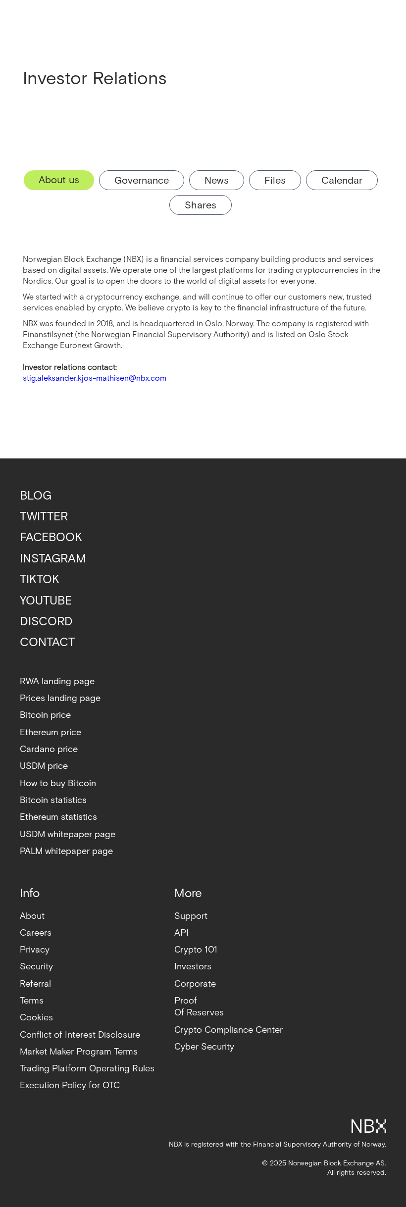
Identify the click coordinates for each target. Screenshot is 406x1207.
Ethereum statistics (58, 817)
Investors (192, 966)
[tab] (59, 180)
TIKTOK (39, 579)
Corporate (195, 984)
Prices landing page (60, 698)
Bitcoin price (45, 715)
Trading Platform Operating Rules (87, 1068)
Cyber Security (204, 1047)
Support (190, 916)
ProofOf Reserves (199, 1006)
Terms (32, 1000)
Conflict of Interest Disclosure (80, 1035)
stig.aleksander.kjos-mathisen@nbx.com (94, 378)
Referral (35, 984)
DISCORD (46, 621)
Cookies (36, 1017)
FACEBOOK (51, 537)
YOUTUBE (46, 600)
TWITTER (44, 516)
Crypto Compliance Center (228, 1030)
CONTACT (47, 642)
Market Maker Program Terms (79, 1051)
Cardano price (49, 749)
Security (36, 966)
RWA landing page (57, 681)
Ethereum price (50, 732)
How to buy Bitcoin (58, 783)
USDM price (44, 766)
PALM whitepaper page (66, 851)
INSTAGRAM (53, 558)
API (181, 933)
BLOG (35, 495)
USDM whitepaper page (67, 834)
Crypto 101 (195, 950)
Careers (35, 933)
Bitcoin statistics (53, 800)
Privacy (35, 950)
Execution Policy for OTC (70, 1085)
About (32, 916)
